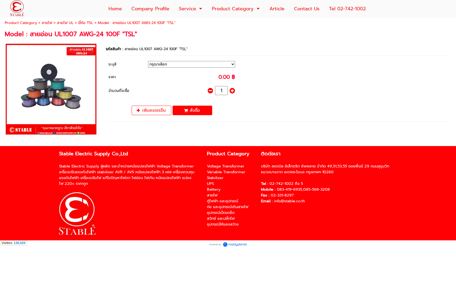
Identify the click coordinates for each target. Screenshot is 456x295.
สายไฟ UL (65, 23)
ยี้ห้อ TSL (85, 23)
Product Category (21, 23)
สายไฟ (47, 23)
